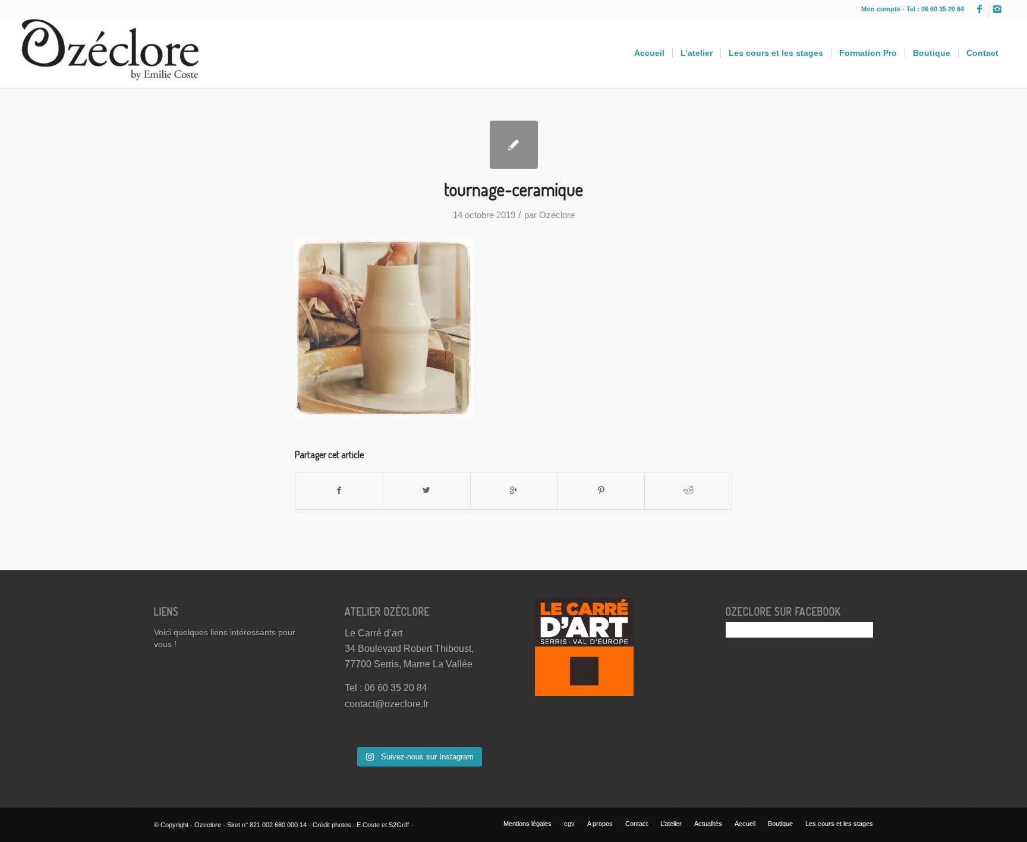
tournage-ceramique (513, 189)
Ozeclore (557, 215)
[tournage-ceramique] (514, 145)
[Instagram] (997, 9)
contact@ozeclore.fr (387, 704)
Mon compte (881, 8)
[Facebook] (979, 9)
